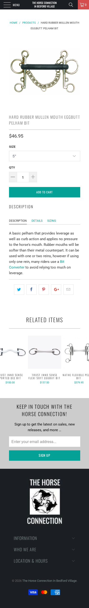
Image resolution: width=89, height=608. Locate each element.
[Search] (72, 5)
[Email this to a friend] (68, 289)
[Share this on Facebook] (31, 289)
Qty (12, 167)
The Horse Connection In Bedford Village (49, 580)
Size (12, 146)
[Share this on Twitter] (19, 289)
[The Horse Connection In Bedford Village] (44, 4)
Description (18, 220)
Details (37, 220)
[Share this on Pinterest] (44, 289)
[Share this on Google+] (56, 289)
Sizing (51, 220)
